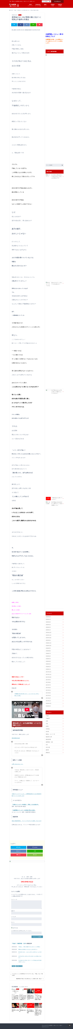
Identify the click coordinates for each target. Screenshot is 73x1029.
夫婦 (47, 721)
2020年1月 (48, 629)
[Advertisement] (56, 21)
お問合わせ (58, 1)
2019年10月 (48, 637)
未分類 (47, 731)
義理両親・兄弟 (22, 943)
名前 (13, 910)
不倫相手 (48, 718)
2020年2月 (48, 627)
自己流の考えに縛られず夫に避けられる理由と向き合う (29, 957)
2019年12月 (48, 632)
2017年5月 (48, 690)
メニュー (45, 5)
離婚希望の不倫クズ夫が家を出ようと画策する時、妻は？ (29, 978)
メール (13, 916)
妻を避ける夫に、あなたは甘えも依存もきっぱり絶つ (29, 952)
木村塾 (52, 5)
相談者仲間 (48, 739)
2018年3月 (48, 664)
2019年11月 (48, 635)
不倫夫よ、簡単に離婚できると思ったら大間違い (29, 946)
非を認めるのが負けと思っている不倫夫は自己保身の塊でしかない (29, 961)
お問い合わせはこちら (17, 764)
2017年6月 (48, 687)
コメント (14, 899)
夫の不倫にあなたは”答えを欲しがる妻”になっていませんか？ (56, 392)
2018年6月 (48, 656)
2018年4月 (48, 661)
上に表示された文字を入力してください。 (22, 930)
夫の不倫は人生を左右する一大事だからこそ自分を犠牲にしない (56, 503)
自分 (47, 744)
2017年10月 (48, 677)
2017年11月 (48, 674)
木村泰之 (48, 728)
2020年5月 (48, 619)
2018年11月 (48, 643)
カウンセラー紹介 (38, 5)
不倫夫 (14, 943)
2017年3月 (48, 695)
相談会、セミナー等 (50, 734)
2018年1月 (48, 669)
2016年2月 (48, 706)
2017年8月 (48, 682)
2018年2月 (48, 666)
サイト (13, 922)
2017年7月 (48, 685)
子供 (47, 723)
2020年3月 (48, 624)
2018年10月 (48, 645)
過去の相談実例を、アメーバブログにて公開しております (26, 820)
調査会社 (48, 752)
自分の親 (48, 747)
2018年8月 (48, 650)
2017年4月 (48, 692)
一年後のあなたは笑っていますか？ (56, 498)
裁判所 (47, 749)
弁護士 (47, 726)
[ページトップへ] (70, 1025)
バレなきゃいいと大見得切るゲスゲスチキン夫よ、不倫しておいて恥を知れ (27, 974)
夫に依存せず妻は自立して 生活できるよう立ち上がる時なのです (56, 176)
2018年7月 (48, 653)
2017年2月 (48, 698)
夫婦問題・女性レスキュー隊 (55, 1025)
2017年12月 (48, 671)
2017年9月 (48, 679)
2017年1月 (48, 700)
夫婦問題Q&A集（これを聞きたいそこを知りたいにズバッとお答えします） (54, 41)
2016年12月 (48, 703)
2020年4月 (48, 622)
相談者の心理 (49, 736)
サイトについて (30, 5)
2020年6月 (48, 616)
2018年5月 (48, 658)
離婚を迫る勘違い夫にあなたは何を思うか (27, 949)
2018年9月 (48, 648)
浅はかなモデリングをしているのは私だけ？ (56, 283)
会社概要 (60, 5)
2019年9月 (48, 640)
